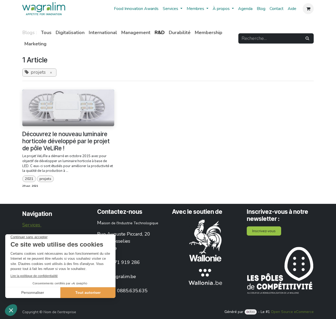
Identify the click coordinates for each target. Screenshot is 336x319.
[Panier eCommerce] (308, 8)
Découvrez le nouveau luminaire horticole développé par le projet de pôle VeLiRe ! (66, 141)
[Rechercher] (307, 38)
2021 (29, 178)
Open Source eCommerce (292, 311)
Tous (46, 32)
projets (45, 178)
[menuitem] (136, 8)
